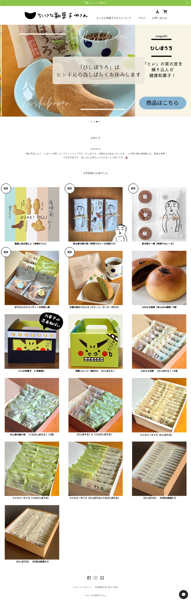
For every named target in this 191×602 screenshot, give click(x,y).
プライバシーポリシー (82, 587)
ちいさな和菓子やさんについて (113, 18)
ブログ (141, 18)
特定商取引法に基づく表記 (106, 587)
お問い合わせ (159, 18)
